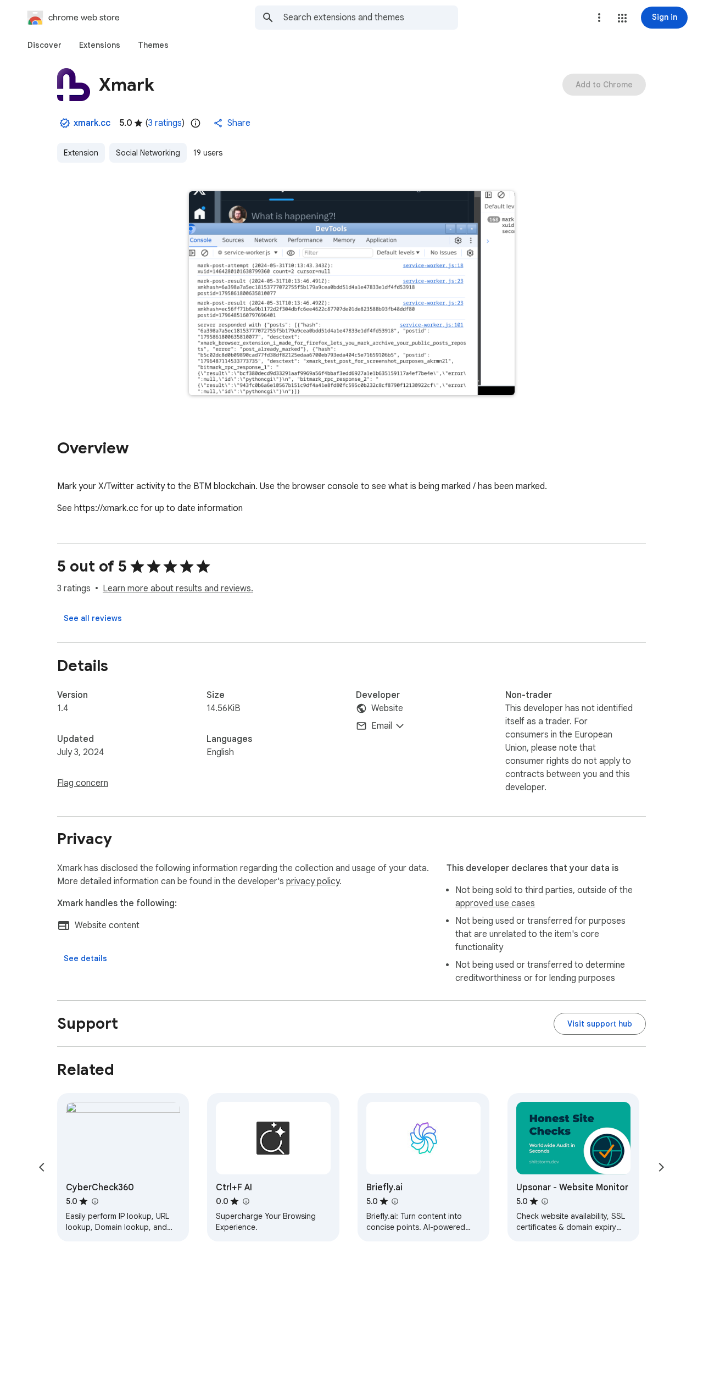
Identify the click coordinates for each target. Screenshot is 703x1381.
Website (387, 708)
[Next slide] (661, 1167)
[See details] (85, 958)
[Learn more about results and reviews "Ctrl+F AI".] (245, 1201)
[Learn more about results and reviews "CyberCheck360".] (94, 1201)
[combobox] (370, 17)
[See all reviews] (93, 618)
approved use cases (495, 903)
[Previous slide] (42, 1167)
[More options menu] (599, 18)
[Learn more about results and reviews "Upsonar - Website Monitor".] (545, 1201)
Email (381, 725)
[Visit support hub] (600, 1024)
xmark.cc (92, 123)
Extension (81, 153)
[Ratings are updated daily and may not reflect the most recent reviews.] (196, 123)
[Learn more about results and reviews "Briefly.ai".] (395, 1201)
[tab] (44, 45)
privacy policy (312, 881)
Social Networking (148, 153)
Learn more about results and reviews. (178, 588)
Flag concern (82, 783)
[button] (622, 18)
